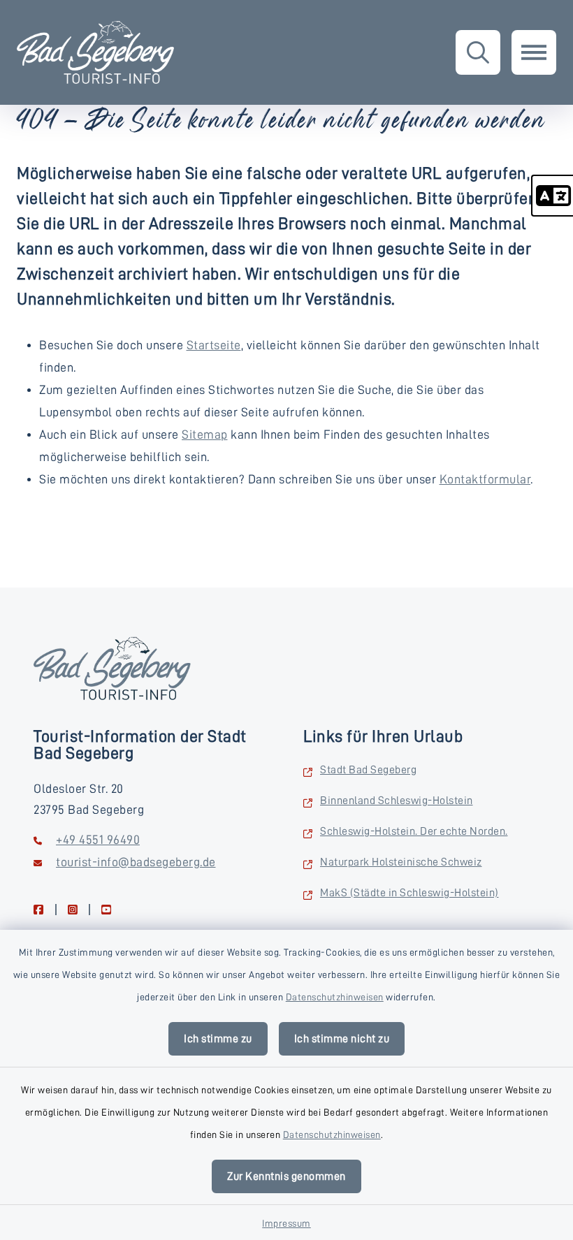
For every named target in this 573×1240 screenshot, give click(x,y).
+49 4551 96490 (98, 839)
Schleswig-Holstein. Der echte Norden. (414, 831)
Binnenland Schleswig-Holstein (396, 800)
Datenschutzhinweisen (335, 997)
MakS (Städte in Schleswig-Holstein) (409, 892)
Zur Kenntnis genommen (286, 1176)
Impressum (286, 1223)
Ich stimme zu (218, 1038)
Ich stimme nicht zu (342, 1038)
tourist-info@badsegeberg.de (136, 862)
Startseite (214, 345)
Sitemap (205, 434)
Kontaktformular (485, 479)
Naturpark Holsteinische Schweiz (401, 862)
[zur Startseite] (95, 52)
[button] (552, 196)
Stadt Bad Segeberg (368, 769)
